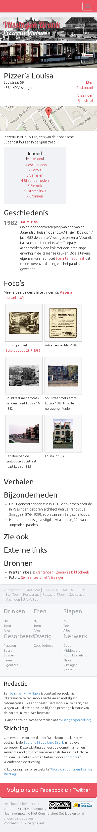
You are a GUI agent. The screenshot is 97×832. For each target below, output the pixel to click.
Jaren (8, 660)
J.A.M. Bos (29, 222)
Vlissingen (85, 95)
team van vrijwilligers (25, 693)
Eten (89, 82)
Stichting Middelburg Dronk (44, 742)
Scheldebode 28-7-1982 (23, 350)
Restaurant (84, 88)
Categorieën (13, 589)
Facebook (51, 790)
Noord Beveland (75, 655)
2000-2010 (68, 589)
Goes (67, 645)
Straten (9, 655)
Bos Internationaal (69, 258)
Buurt (8, 650)
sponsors (70, 757)
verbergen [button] (35, 158)
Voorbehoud (13, 823)
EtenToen (13, 594)
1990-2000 (50, 589)
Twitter (82, 790)
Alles (7, 630)
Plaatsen (10, 645)
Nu (6, 620)
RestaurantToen (54, 594)
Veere (68, 670)
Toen (7, 625)
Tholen (68, 660)
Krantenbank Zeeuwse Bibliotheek (62, 572)
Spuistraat (85, 101)
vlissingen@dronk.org (76, 720)
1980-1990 (32, 589)
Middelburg (72, 650)
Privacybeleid (34, 823)
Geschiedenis (43, 645)
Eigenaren (11, 665)
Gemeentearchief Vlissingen (42, 577)
